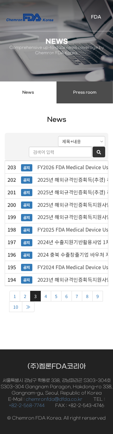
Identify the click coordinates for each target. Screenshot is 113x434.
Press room (84, 92)
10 (15, 307)
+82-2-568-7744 (27, 405)
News (28, 92)
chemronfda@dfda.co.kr (54, 399)
